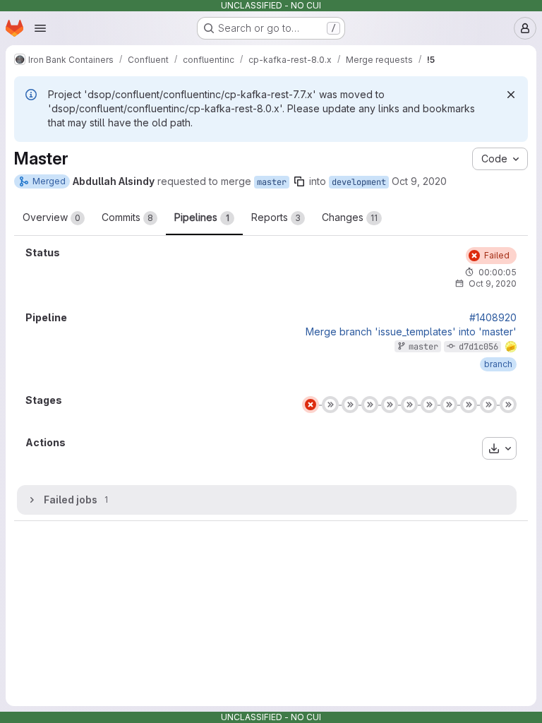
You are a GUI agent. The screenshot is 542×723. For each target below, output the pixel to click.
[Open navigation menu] (40, 28)
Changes (350, 217)
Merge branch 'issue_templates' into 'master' (411, 331)
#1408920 (493, 317)
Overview (51, 217)
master (272, 182)
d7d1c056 (478, 346)
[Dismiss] (510, 94)
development (359, 182)
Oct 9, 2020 (419, 181)
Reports (276, 217)
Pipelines (201, 217)
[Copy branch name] (299, 181)
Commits (127, 217)
